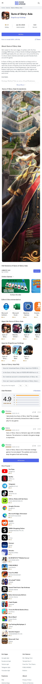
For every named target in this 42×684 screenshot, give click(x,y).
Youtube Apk (6, 670)
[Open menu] (3, 3)
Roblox (25, 670)
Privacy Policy (27, 680)
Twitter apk (5, 664)
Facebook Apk (6, 661)
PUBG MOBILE (27, 667)
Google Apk (5, 658)
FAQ (3, 680)
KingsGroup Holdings (18, 17)
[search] (38, 3)
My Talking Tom (27, 658)
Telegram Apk (6, 667)
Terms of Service (28, 683)
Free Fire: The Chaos (29, 664)
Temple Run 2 (27, 661)
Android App (6, 683)
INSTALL (21, 34)
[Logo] (20, 3)
